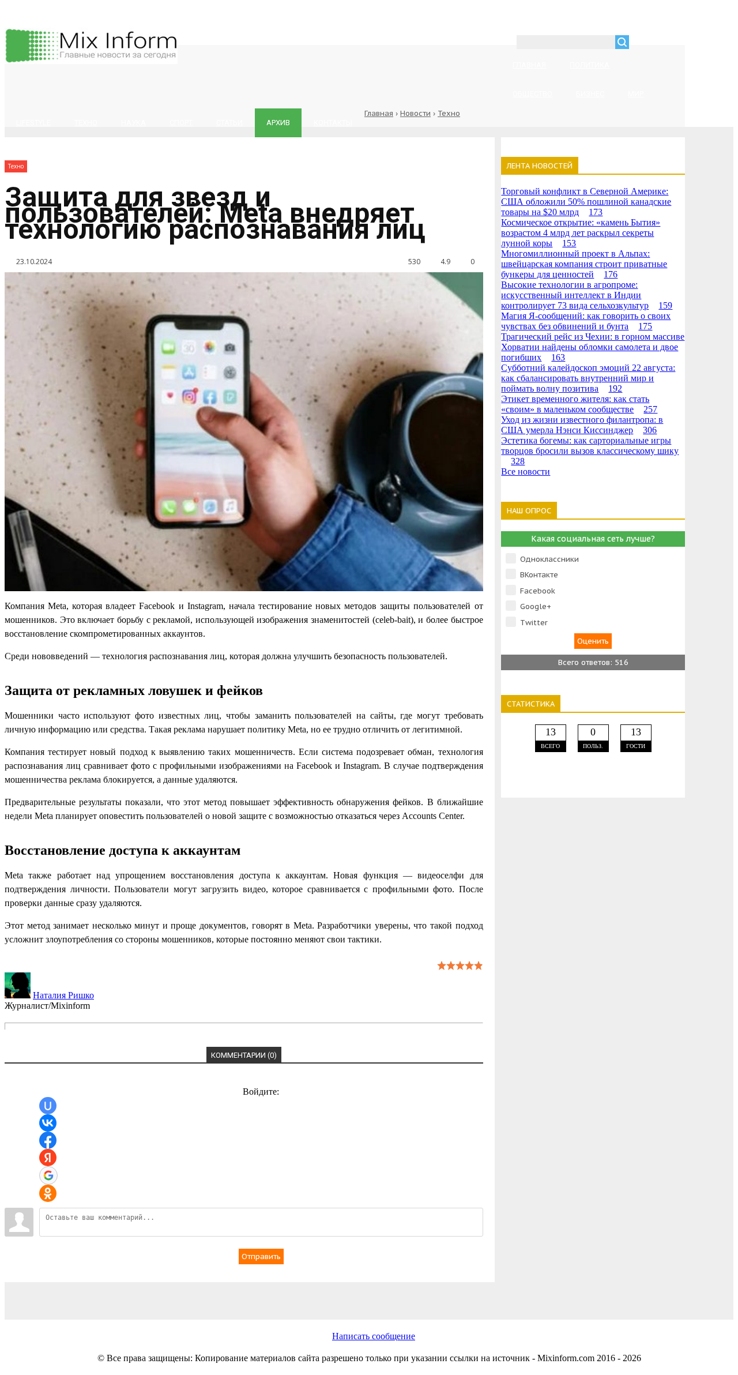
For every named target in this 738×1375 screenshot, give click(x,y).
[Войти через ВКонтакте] (48, 1123)
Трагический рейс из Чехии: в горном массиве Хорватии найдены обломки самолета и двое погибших (592, 347)
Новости (415, 113)
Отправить (261, 1256)
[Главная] (91, 61)
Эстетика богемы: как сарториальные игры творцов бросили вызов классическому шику (590, 450)
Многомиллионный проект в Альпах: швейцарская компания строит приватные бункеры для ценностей (584, 264)
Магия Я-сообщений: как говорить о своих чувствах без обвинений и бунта (586, 321)
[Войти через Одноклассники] (48, 1193)
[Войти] (644, 43)
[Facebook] (252, 1294)
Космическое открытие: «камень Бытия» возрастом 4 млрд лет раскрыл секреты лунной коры (580, 232)
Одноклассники (549, 559)
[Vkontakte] (160, 1294)
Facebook (537, 591)
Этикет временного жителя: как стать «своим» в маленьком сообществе (579, 404)
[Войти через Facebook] (48, 1140)
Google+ (535, 606)
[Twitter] (345, 1294)
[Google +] (529, 1294)
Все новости (525, 471)
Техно (449, 113)
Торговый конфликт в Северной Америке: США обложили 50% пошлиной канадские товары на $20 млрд (586, 201)
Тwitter (534, 623)
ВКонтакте (539, 575)
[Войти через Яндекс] (48, 1157)
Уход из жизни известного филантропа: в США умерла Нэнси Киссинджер (582, 425)
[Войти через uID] (48, 1105)
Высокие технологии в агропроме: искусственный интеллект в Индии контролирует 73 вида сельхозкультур (586, 295)
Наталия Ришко (63, 995)
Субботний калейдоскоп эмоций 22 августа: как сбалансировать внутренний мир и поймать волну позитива (588, 378)
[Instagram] (437, 1294)
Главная (378, 113)
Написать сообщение (373, 1336)
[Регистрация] (671, 43)
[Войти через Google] (48, 1175)
